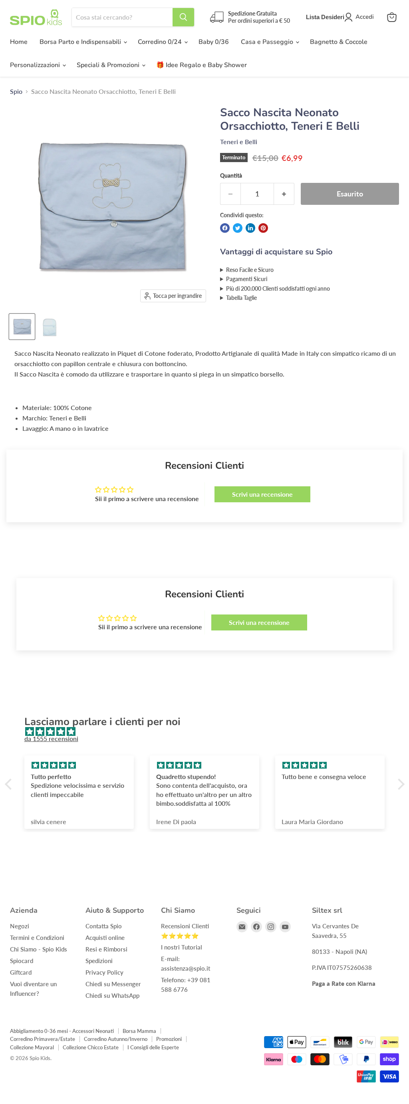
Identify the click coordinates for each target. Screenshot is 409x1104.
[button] (10, 784)
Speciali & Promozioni (109, 65)
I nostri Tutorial (181, 947)
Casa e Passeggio (268, 42)
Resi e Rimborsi (106, 949)
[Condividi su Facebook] (225, 228)
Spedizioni (99, 960)
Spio (16, 91)
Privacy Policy (104, 972)
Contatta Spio (103, 926)
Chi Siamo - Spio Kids (38, 949)
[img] (208, 731)
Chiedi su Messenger (113, 983)
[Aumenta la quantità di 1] (284, 194)
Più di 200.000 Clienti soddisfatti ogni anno (278, 288)
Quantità (231, 175)
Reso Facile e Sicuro (250, 269)
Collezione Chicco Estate (91, 1047)
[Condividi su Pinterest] (263, 228)
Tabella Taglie (241, 297)
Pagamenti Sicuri (246, 279)
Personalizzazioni (36, 65)
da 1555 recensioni (51, 738)
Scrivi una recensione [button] (262, 494)
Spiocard (21, 960)
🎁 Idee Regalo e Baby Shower (201, 65)
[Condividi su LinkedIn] (250, 228)
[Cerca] (183, 17)
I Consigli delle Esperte (153, 1047)
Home (19, 42)
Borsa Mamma (139, 1031)
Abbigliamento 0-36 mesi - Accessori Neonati (62, 1031)
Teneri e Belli (238, 141)
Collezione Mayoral (32, 1047)
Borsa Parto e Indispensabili (81, 42)
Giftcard (21, 972)
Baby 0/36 (214, 42)
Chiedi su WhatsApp (112, 995)
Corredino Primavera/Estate (42, 1039)
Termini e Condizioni (37, 937)
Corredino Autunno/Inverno (115, 1039)
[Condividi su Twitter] (237, 228)
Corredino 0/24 (160, 42)
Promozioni (169, 1039)
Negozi (19, 926)
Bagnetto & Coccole (338, 42)
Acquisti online (105, 937)
